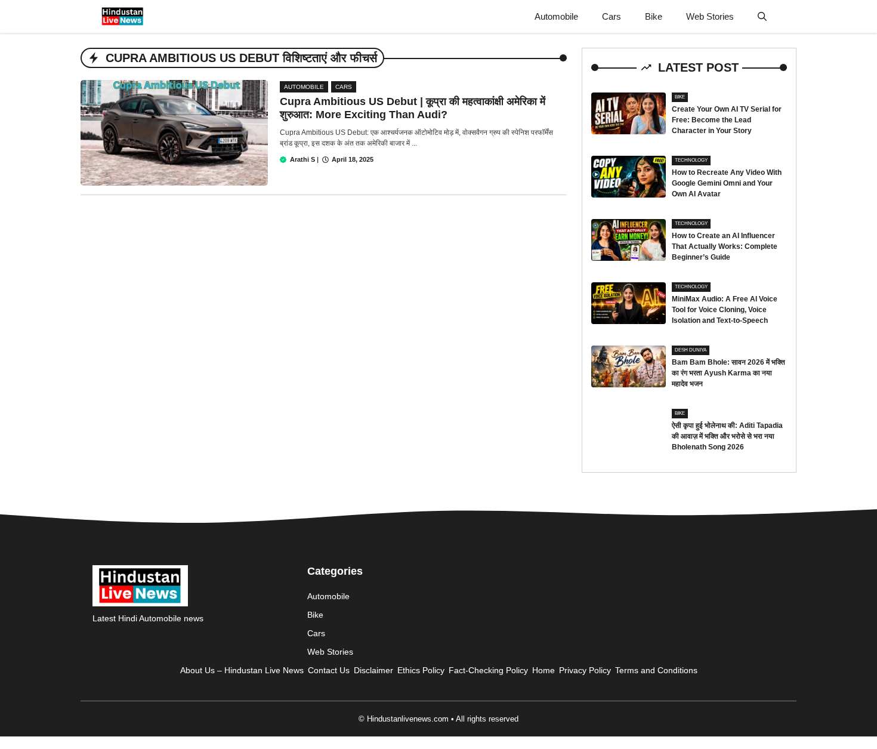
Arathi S (302, 159)
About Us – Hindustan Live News (242, 670)
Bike (653, 16)
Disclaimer (373, 670)
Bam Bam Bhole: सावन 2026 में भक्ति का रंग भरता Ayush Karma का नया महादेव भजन (728, 373)
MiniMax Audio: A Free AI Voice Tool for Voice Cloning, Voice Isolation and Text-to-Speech (724, 310)
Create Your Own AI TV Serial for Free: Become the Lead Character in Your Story (727, 120)
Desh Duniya (690, 350)
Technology (691, 160)
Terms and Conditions (656, 670)
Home (543, 670)
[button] (762, 16)
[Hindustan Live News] (122, 16)
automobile (304, 87)
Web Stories (710, 16)
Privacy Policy (585, 670)
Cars (611, 16)
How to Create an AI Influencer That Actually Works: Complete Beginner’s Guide (724, 246)
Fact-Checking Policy (488, 670)
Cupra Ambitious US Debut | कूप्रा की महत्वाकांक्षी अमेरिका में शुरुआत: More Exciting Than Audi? (412, 108)
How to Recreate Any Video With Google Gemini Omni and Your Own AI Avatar (727, 183)
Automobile (556, 16)
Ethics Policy (420, 670)
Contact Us (329, 670)
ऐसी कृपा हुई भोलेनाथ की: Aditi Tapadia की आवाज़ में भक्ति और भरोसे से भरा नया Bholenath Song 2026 (727, 436)
